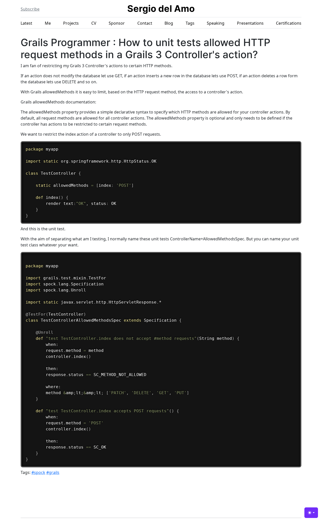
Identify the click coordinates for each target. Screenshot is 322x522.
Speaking (215, 23)
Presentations (250, 23)
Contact (144, 23)
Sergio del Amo (161, 8)
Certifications (288, 23)
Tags (190, 23)
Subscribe (30, 9)
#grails (52, 472)
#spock (38, 472)
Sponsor (117, 23)
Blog (169, 23)
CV (93, 23)
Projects (71, 23)
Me (48, 23)
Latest (26, 23)
